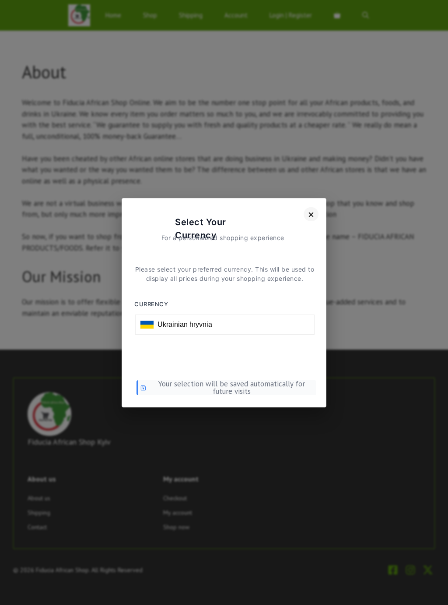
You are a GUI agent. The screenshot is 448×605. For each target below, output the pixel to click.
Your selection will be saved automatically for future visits (231, 387)
